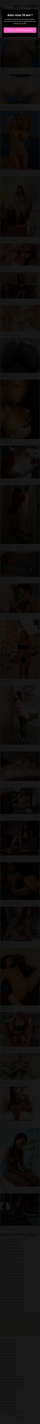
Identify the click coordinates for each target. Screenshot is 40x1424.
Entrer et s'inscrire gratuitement (20, 30)
